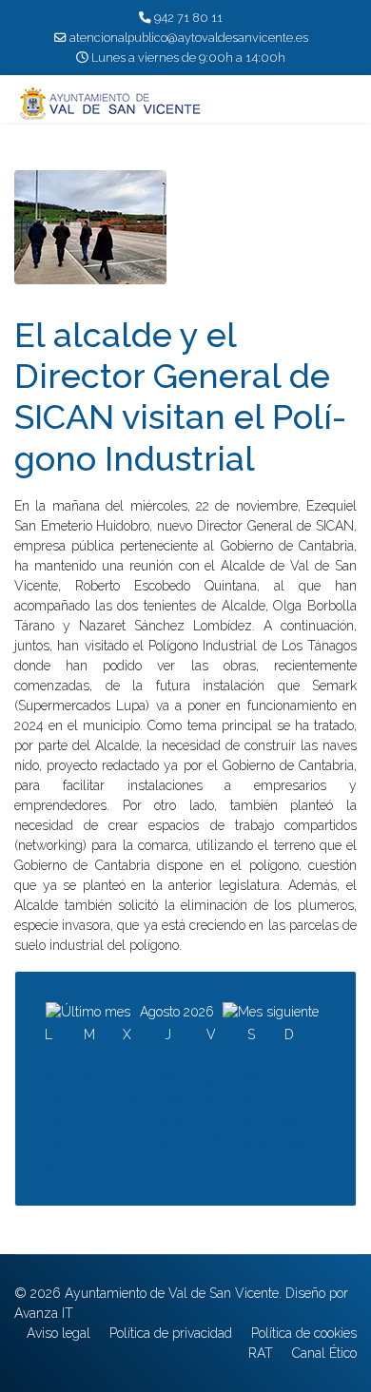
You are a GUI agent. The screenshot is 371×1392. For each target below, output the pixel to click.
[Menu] (345, 103)
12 (129, 1100)
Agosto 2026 (177, 1011)
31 (51, 1165)
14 (213, 1100)
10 (52, 1100)
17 (51, 1122)
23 (291, 1122)
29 (254, 1143)
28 (214, 1143)
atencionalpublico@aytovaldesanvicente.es (188, 37)
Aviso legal (58, 1333)
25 (90, 1143)
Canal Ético (324, 1353)
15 (253, 1100)
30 (292, 1143)
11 (89, 1100)
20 (172, 1122)
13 (171, 1100)
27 (171, 1143)
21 (212, 1122)
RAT (260, 1353)
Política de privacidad (170, 1333)
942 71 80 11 (188, 17)
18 (91, 1122)
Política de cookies (304, 1333)
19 (129, 1122)
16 (291, 1100)
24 (52, 1143)
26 (130, 1143)
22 (254, 1122)
